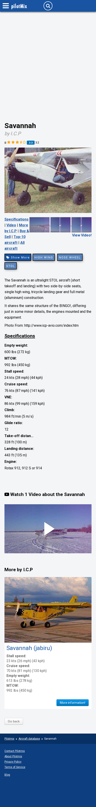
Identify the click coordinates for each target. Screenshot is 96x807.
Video (11, 225)
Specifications (16, 219)
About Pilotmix (13, 756)
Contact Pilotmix (14, 751)
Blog (7, 774)
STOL (10, 266)
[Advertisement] (48, 61)
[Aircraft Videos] (60, 224)
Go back (14, 721)
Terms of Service (14, 767)
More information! (72, 702)
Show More (20, 257)
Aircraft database (29, 738)
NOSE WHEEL (70, 257)
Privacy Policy (12, 761)
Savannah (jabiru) (29, 648)
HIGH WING (43, 257)
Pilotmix (9, 738)
